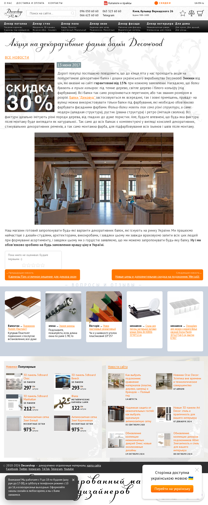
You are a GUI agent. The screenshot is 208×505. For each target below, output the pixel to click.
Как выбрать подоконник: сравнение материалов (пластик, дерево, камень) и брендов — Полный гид (139, 385)
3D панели (49, 27)
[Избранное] (183, 13)
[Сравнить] (191, 13)
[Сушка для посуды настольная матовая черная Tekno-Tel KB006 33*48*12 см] (144, 307)
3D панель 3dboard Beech (84, 376)
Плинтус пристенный (68, 28)
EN (199, 2)
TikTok (46, 469)
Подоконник (96, 30)
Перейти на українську (172, 488)
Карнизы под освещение (16, 30)
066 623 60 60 (89, 15)
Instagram (34, 469)
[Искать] (72, 13)
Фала (75, 396)
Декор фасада (129, 23)
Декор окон (98, 23)
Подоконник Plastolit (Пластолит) (21, 327)
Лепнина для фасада (129, 27)
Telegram (108, 15)
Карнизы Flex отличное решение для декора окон (42, 276)
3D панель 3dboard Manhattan (36, 397)
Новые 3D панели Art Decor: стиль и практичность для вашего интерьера (186, 413)
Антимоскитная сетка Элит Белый (36, 418)
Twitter (23, 469)
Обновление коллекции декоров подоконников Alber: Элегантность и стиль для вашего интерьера (186, 441)
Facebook (12, 469)
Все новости (17, 57)
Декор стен (41, 23)
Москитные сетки (34, 424)
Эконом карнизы (67, 326)
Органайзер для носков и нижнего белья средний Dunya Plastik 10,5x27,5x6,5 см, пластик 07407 (183, 332)
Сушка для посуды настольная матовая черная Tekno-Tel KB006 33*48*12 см (143, 330)
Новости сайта (118, 367)
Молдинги (38, 27)
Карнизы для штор (99, 27)
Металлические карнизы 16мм (81, 400)
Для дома (182, 23)
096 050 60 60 (89, 11)
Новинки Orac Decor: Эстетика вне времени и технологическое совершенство (187, 380)
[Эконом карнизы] (63, 307)
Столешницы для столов (159, 30)
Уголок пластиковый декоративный (102, 327)
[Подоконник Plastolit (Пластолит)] (23, 307)
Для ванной (193, 27)
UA (196, 2)
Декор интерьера (160, 23)
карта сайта (94, 465)
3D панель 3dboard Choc (36, 376)
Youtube (69, 469)
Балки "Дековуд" (82, 97)
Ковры (64, 27)
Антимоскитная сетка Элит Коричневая (84, 418)
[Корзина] (200, 13)
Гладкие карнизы (13, 27)
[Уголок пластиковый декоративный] (104, 307)
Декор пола (70, 23)
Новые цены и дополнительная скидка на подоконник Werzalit (157, 276)
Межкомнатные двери (158, 27)
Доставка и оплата (30, 2)
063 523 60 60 (112, 11)
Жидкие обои (39, 30)
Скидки (165, 2)
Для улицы (180, 30)
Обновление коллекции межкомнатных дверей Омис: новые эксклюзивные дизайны (139, 441)
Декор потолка (15, 23)
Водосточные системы (129, 30)
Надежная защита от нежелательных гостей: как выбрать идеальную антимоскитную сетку (140, 414)
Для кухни (180, 27)
